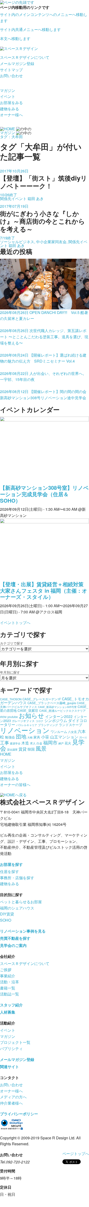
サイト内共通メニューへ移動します (30, 29)
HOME (5, 754)
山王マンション (64, 737)
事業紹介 (7, 976)
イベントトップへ (15, 622)
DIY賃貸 (7, 914)
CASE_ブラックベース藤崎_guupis (52, 703)
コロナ (39, 721)
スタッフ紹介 (11, 1005)
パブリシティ (11, 1048)
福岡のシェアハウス (17, 908)
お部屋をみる (11, 102)
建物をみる (9, 108)
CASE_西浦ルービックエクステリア (62, 710)
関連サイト (9, 1066)
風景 (41, 748)
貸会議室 (12, 749)
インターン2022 (59, 716)
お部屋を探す (11, 864)
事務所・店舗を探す (17, 877)
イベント (7, 96)
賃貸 (23, 749)
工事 (4, 742)
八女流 (72, 732)
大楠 (30, 737)
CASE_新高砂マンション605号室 (57, 707)
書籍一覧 (7, 988)
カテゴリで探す (11, 643)
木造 (25, 742)
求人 (33, 743)
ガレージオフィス (23, 721)
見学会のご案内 (13, 945)
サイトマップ (11, 69)
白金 (39, 743)
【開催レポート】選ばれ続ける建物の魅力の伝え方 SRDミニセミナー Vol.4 (43, 358)
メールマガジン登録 (17, 63)
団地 (21, 736)
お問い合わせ (11, 75)
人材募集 (7, 1012)
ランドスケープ (70, 724)
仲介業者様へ (11, 1103)
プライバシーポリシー (19, 1113)
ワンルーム (59, 731)
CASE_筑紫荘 (28, 710)
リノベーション (25, 730)
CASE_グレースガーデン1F (42, 699)
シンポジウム (55, 720)
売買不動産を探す (15, 938)
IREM (3, 717)
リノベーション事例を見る (23, 931)
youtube (12, 717)
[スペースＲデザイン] (19, 48)
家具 (36, 737)
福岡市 (50, 742)
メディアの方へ (13, 1097)
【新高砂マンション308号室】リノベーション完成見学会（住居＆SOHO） (44, 494)
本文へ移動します (15, 38)
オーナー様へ (11, 114)
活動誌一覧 (9, 994)
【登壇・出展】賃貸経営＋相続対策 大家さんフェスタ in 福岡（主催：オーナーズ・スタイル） (43, 590)
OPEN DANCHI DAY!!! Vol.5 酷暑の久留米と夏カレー (44, 315)
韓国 (31, 749)
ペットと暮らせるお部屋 (21, 901)
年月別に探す (10, 672)
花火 (68, 743)
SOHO (5, 920)
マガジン (7, 90)
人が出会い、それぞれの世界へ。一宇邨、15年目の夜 (43, 376)
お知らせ (31, 715)
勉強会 (10, 737)
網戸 (61, 743)
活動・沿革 (9, 982)
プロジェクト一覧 (15, 1042)
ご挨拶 (5, 969)
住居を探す (9, 871)
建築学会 (15, 743)
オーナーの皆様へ (15, 784)
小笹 (45, 737)
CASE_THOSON (11, 699)
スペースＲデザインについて (24, 57)
